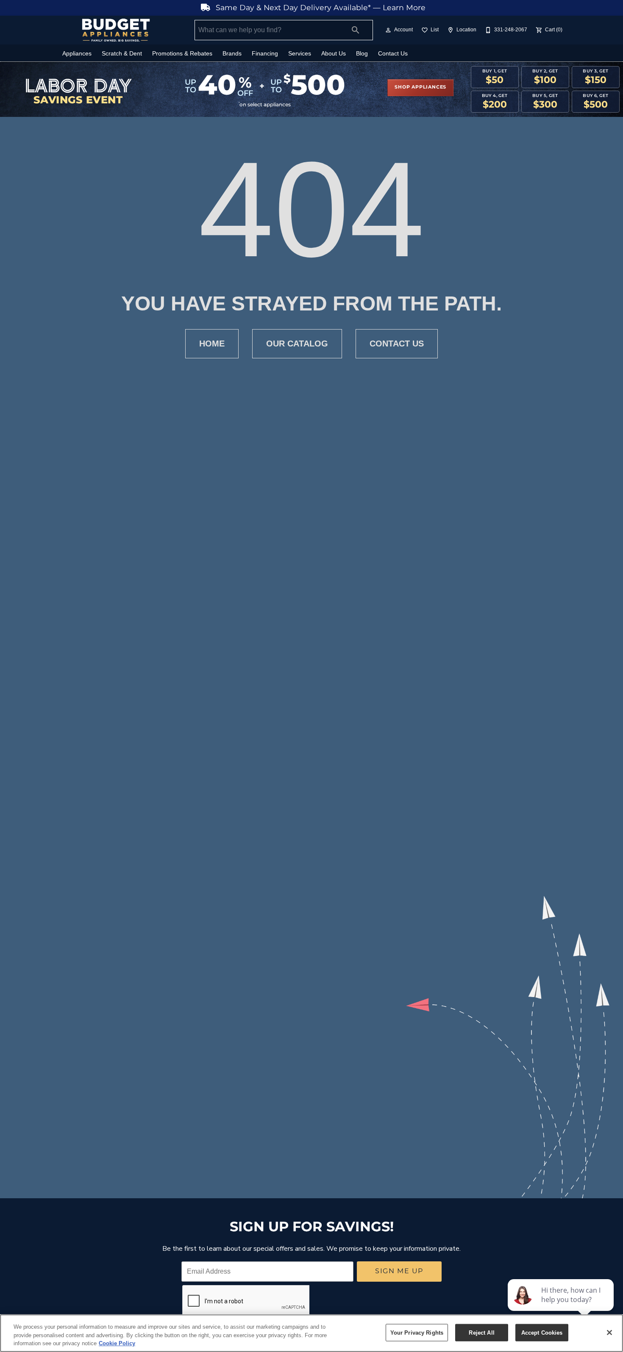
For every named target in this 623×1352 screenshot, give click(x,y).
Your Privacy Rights (416, 1332)
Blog (362, 53)
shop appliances (420, 87)
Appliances (77, 53)
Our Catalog (297, 343)
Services (299, 53)
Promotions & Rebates (182, 53)
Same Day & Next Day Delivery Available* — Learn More (320, 8)
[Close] (609, 1332)
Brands (232, 53)
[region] (311, 1333)
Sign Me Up (399, 1271)
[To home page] (115, 30)
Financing (265, 53)
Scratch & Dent (122, 53)
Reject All (481, 1332)
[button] (388, 30)
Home (212, 343)
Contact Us (393, 53)
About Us (333, 53)
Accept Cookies (542, 1332)
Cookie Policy (117, 1343)
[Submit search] (355, 30)
